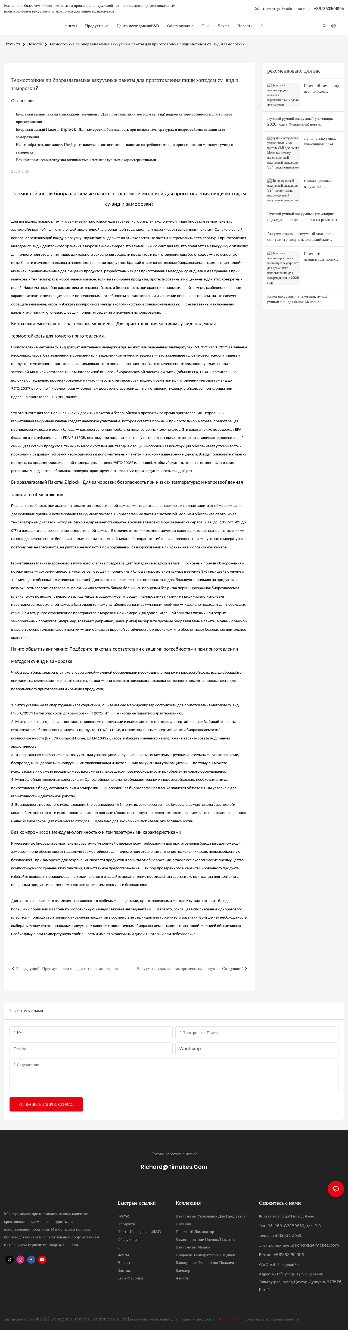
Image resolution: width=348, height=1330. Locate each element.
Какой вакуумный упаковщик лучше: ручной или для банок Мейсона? (297, 299)
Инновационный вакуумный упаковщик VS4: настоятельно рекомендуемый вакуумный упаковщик (318, 184)
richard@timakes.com (283, 8)
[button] (261, 25)
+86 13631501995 (328, 8)
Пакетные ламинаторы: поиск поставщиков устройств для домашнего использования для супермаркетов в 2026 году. (319, 256)
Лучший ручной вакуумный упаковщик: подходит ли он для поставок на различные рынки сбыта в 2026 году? (302, 217)
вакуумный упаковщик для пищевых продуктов (172, 1319)
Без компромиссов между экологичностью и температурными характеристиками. (86, 160)
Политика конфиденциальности (271, 1319)
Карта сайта (229, 1319)
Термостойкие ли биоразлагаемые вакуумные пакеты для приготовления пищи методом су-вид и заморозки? (147, 44)
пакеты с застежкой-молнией (91, 844)
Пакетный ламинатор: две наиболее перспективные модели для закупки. (322, 88)
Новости (34, 44)
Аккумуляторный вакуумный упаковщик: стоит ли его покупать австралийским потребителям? (301, 236)
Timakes (12, 44)
